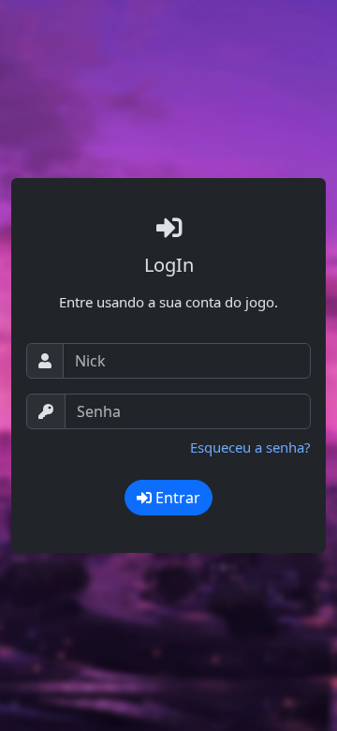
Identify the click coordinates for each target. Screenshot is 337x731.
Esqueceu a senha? (250, 447)
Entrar (176, 497)
